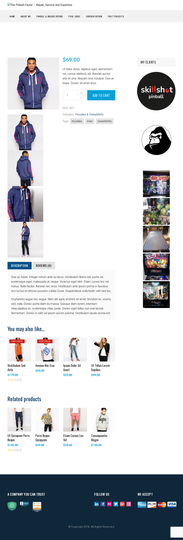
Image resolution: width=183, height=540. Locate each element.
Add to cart (101, 95)
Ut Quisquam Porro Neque (19, 437)
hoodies (77, 121)
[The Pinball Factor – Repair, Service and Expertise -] (40, 5)
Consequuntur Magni (99, 437)
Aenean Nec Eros (45, 365)
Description (19, 265)
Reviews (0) (43, 265)
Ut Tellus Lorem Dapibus (100, 367)
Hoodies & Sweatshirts (89, 114)
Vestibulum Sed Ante (16, 367)
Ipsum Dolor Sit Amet (72, 367)
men (90, 121)
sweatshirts (105, 121)
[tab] (20, 265)
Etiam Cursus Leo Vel (73, 437)
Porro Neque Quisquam (42, 437)
